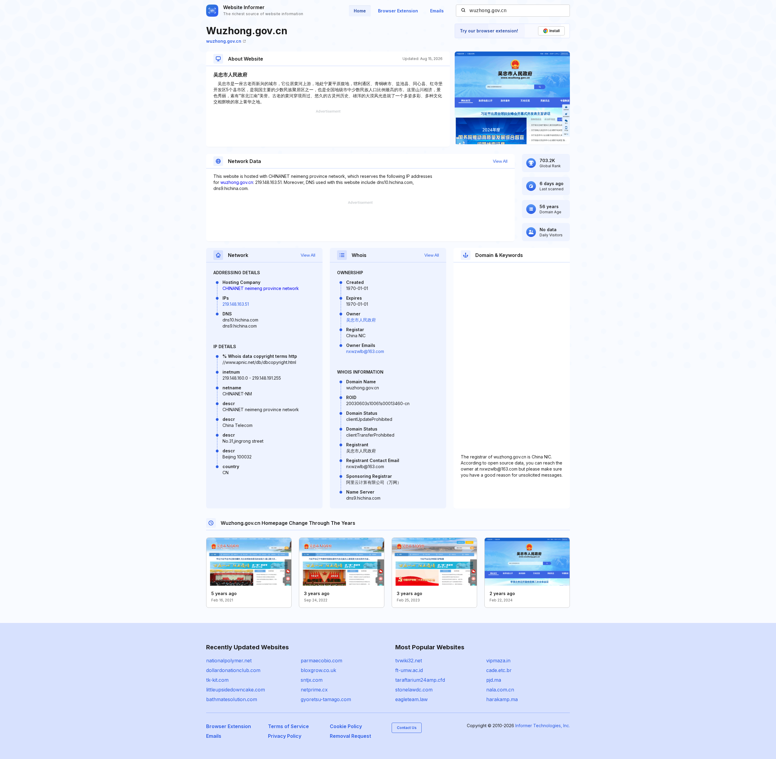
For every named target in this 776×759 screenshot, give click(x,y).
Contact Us (406, 727)
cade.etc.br (499, 670)
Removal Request (350, 736)
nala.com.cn (500, 690)
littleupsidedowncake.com (235, 690)
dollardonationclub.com (233, 670)
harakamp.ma (502, 699)
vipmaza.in (498, 660)
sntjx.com (312, 680)
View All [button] (500, 161)
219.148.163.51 (235, 304)
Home (360, 10)
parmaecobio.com (321, 660)
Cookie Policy (346, 726)
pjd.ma (493, 680)
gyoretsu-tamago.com (326, 699)
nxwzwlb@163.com (365, 351)
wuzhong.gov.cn (223, 41)
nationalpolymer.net (229, 660)
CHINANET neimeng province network (260, 288)
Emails (437, 10)
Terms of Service (288, 726)
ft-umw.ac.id (409, 670)
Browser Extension (398, 10)
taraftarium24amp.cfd (420, 680)
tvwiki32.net (408, 660)
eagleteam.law (411, 699)
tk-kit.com (217, 680)
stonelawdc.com (414, 690)
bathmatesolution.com (231, 699)
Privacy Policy (284, 736)
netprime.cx (314, 690)
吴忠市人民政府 (361, 319)
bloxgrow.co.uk (318, 670)
